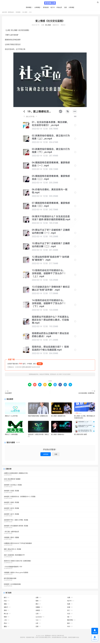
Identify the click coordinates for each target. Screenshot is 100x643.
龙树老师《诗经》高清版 (11, 502)
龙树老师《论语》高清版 (11, 490)
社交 (70, 613)
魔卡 (70, 623)
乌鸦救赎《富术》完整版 (11, 537)
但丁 (70, 610)
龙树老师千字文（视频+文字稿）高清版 (16, 520)
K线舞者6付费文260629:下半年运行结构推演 (18, 543)
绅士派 (7, 613)
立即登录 (45, 454)
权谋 (70, 607)
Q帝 (38, 623)
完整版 (39, 607)
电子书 (52, 7)
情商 (38, 601)
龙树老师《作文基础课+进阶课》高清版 (16, 526)
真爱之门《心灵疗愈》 (12, 416)
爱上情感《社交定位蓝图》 (50, 20)
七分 (38, 620)
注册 (65, 7)
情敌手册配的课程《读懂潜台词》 (38, 416)
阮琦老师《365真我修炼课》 (13, 584)
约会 (6, 601)
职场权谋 (46, 7)
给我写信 (54, 635)
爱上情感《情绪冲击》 (58, 434)
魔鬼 (6, 626)
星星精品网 (50, 3)
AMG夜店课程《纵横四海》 (86, 393)
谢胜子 (7, 607)
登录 (39, 363)
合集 (38, 597)
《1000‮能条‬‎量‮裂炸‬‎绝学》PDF (13, 566)
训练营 (39, 610)
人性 (6, 620)
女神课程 (37, 7)
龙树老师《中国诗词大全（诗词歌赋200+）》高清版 (19, 496)
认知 (38, 613)
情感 (6, 617)
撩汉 (38, 604)
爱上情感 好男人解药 (80, 434)
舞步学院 (71, 620)
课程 (6, 604)
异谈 (6, 623)
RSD (70, 626)
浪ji (69, 617)
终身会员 (59, 7)
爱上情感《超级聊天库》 (58, 416)
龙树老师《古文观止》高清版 (13, 485)
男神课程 (28, 7)
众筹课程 (71, 7)
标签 (63, 635)
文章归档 (59, 635)
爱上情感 (24, 12)
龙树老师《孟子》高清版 (11, 514)
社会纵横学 (8, 393)
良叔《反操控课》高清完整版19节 (14, 555)
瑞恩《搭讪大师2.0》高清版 (12, 549)
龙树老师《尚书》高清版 (11, 508)
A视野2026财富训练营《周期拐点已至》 (16, 473)
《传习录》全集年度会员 (11, 531)
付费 (70, 597)
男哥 (6, 610)
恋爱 (38, 626)
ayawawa (40, 617)
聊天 (6, 597)
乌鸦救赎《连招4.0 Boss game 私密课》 (16, 572)
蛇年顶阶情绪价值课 (10, 578)
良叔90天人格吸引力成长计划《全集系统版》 (18, 561)
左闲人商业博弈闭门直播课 (12, 479)
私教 (70, 604)
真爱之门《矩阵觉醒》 (12, 434)
